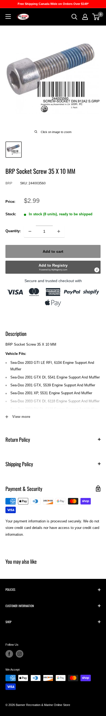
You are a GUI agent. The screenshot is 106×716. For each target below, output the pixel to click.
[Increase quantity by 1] (58, 231)
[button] (53, 267)
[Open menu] (8, 16)
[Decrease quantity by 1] (30, 231)
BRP (8, 183)
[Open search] (74, 17)
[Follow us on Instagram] (19, 654)
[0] (96, 17)
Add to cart (53, 251)
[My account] (85, 17)
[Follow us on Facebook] (9, 654)
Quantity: (13, 231)
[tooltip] (96, 269)
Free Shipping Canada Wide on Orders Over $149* (53, 3)
